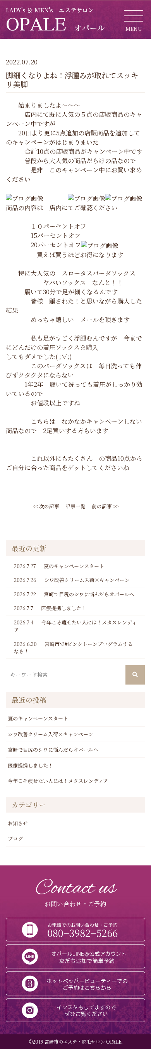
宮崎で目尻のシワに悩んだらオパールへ (74, 594)
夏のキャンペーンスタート (59, 566)
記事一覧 (75, 506)
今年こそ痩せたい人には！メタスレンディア (75, 626)
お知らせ (18, 823)
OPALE (55, 23)
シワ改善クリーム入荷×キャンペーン (72, 580)
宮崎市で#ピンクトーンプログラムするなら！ (73, 647)
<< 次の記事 (46, 506)
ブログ (15, 838)
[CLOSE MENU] (133, 15)
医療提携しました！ (50, 608)
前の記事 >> (105, 506)
